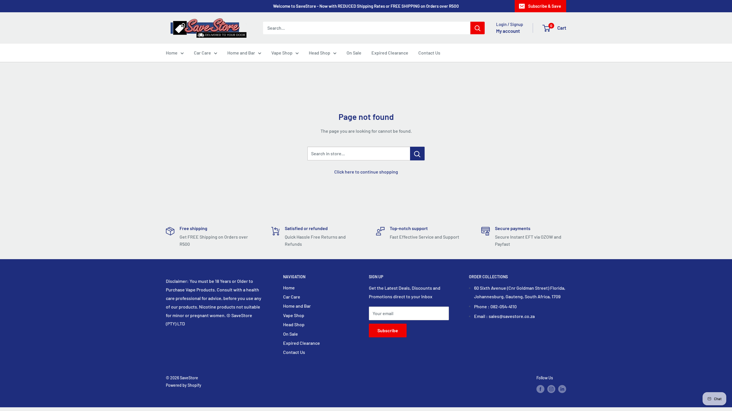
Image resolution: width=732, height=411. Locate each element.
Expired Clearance (389, 52)
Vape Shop (282, 52)
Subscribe (387, 330)
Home (172, 52)
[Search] (477, 28)
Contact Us (429, 52)
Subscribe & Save (544, 6)
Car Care (202, 52)
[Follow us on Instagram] (551, 389)
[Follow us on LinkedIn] (562, 389)
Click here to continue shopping (366, 171)
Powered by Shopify (183, 385)
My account (508, 31)
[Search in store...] (417, 153)
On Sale (354, 52)
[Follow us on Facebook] (540, 389)
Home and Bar (241, 52)
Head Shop (319, 52)
